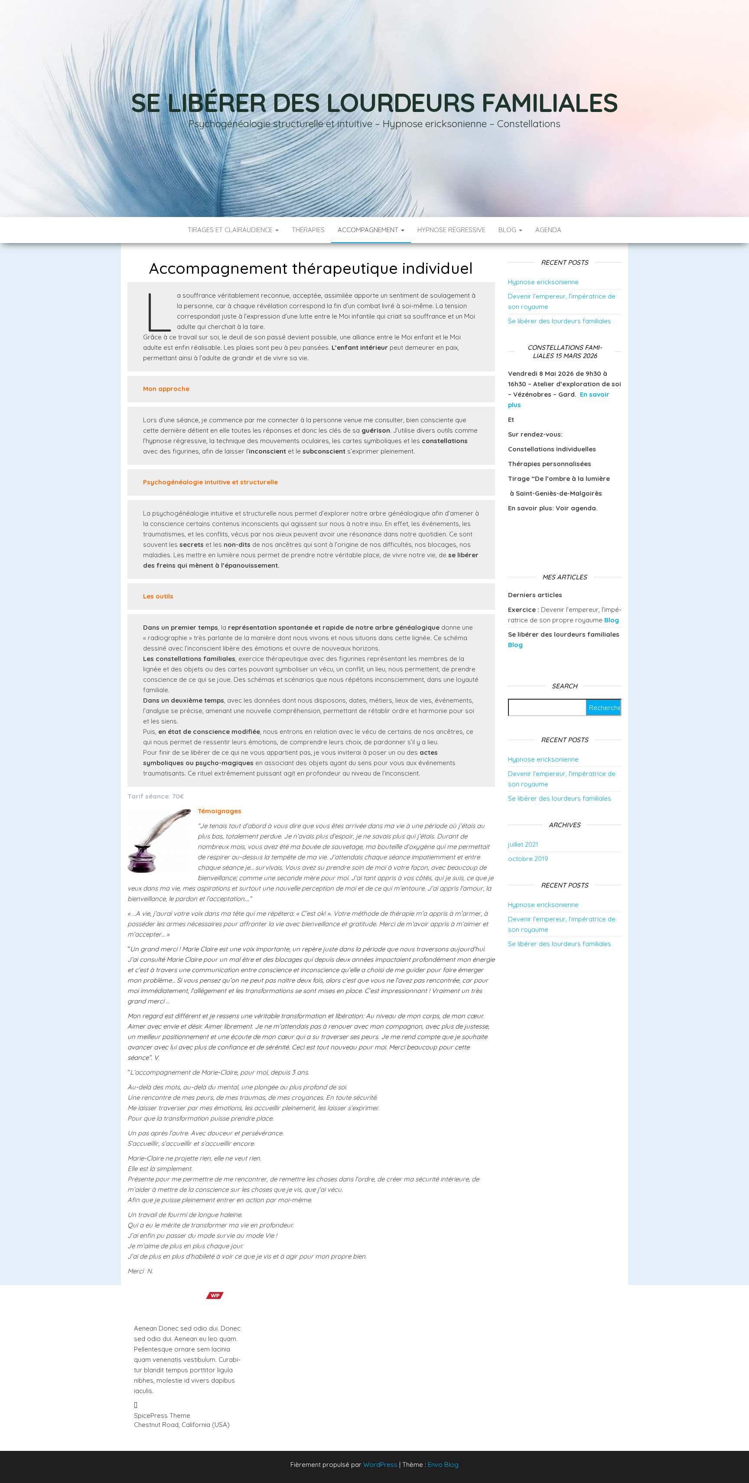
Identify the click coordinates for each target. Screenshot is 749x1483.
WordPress (380, 1464)
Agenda (548, 230)
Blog (508, 230)
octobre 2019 (528, 859)
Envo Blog (443, 1464)
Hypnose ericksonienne (543, 282)
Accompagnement (369, 230)
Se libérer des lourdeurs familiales (374, 102)
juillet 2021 (523, 844)
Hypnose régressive (451, 230)
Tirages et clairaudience (231, 230)
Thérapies (308, 230)
